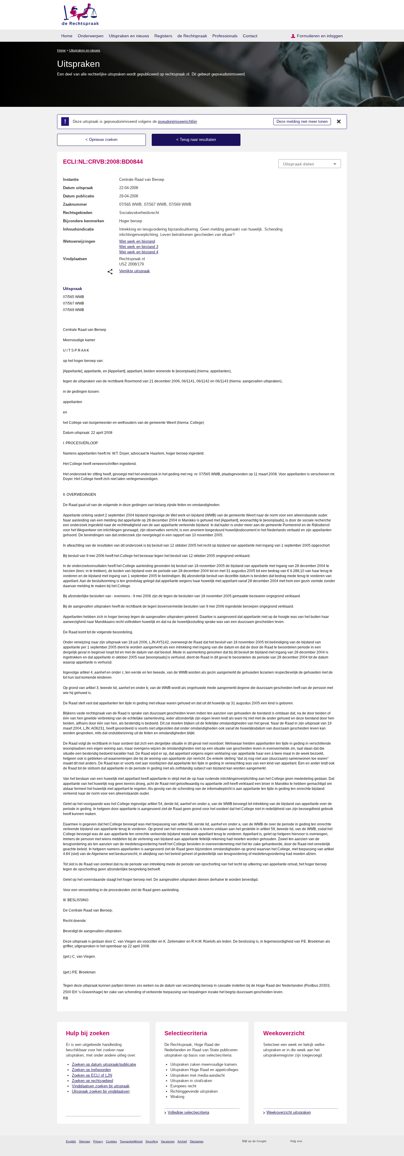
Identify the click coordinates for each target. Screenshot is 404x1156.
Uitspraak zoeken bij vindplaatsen (101, 1091)
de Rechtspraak (192, 35)
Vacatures (167, 1141)
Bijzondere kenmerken (83, 221)
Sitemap (84, 1141)
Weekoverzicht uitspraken (288, 1112)
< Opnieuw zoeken (101, 139)
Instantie (71, 179)
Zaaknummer (75, 204)
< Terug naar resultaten (196, 139)
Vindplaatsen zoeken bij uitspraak (101, 1086)
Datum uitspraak (78, 188)
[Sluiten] (339, 122)
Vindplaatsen (75, 259)
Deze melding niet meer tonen (302, 121)
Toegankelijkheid (131, 1141)
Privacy (98, 1141)
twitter (307, 1141)
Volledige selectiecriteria (188, 1112)
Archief (182, 1141)
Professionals (224, 35)
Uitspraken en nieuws (129, 35)
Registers (163, 35)
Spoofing (152, 1141)
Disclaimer (196, 1141)
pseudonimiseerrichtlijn (177, 121)
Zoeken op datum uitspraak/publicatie (104, 1064)
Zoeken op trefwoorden (91, 1070)
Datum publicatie (78, 196)
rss (272, 1141)
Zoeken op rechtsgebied (92, 1080)
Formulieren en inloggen (320, 35)
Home (66, 35)
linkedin (330, 1141)
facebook (315, 1141)
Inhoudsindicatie (78, 229)
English (71, 1141)
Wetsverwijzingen (79, 241)
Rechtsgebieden (77, 212)
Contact (250, 35)
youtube (338, 1141)
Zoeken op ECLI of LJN (92, 1075)
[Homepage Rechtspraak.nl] (78, 13)
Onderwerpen (91, 35)
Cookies (111, 1141)
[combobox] (309, 163)
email (280, 1141)
